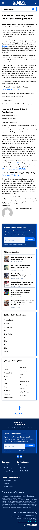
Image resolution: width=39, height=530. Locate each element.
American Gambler (24, 209)
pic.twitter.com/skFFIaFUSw (17, 169)
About (6, 465)
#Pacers (4, 169)
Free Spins (7, 483)
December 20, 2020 (10, 89)
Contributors (8, 468)
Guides (20, 465)
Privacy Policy (22, 244)
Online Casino (24, 471)
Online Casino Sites (10, 480)
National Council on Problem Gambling (27, 522)
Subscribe (30, 239)
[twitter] (18, 456)
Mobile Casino (8, 486)
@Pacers (19, 163)
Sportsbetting (24, 468)
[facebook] (21, 456)
